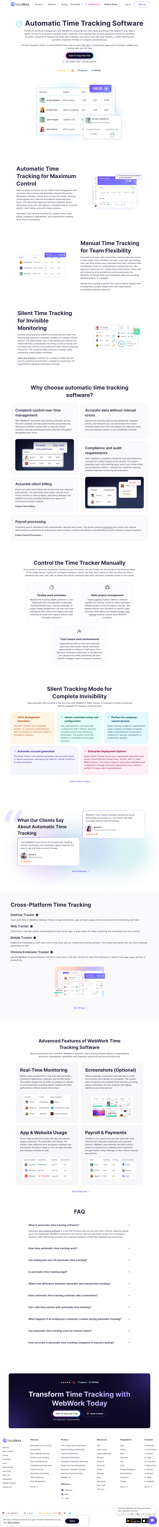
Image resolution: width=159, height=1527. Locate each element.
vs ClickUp (148, 1469)
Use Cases (6, 1471)
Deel (122, 1445)
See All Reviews (79, 871)
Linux (67, 1498)
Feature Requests (104, 1453)
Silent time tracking (27, 358)
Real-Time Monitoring (38, 1461)
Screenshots (35, 1449)
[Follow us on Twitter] (154, 1514)
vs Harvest (148, 1473)
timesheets (108, 527)
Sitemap (100, 1473)
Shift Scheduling (37, 1477)
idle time (86, 45)
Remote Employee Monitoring (73, 1449)
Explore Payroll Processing (28, 535)
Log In (128, 4)
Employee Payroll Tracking (71, 1473)
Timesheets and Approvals (41, 1465)
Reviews (100, 1457)
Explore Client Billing (25, 506)
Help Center (102, 1449)
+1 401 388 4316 (12, 1513)
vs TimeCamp (149, 1461)
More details (13, 1522)
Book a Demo (111, 4)
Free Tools (101, 1485)
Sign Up (142, 4)
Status (99, 1469)
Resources (101, 1481)
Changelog (6, 1479)
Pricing (64, 4)
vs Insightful (149, 1481)
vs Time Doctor (150, 1449)
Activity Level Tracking (39, 1457)
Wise (122, 1453)
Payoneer (124, 1457)
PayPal (123, 1449)
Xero (122, 1461)
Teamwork (124, 1477)
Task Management (37, 1481)
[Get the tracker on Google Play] (133, 1521)
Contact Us (7, 1487)
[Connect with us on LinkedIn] (131, 1514)
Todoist (123, 1481)
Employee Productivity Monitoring (74, 1461)
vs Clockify (148, 1453)
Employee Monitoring (69, 1453)
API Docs (100, 1489)
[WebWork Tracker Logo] (22, 4)
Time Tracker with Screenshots (73, 1445)
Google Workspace (127, 1469)
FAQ (98, 1445)
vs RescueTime (150, 1465)
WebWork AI (66, 1477)
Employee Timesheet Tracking (73, 1469)
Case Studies (7, 1467)
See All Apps (80, 1008)
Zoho (122, 1465)
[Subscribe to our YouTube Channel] (137, 1514)
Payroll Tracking (36, 1469)
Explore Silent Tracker (79, 781)
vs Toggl (147, 1457)
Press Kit (100, 1461)
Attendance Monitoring (39, 1473)
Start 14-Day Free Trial (79, 55)
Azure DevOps (126, 1473)
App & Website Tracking (40, 1453)
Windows (68, 1490)
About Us (6, 1475)
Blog (99, 1477)
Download (6, 1459)
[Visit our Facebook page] (142, 1514)
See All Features (79, 1191)
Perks (4, 1463)
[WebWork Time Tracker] (11, 1440)
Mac (66, 1494)
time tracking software (49, 1231)
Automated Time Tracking (40, 1445)
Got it (72, 1521)
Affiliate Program (9, 1483)
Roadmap (101, 1465)
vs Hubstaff (149, 1445)
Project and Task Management (73, 1465)
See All (33, 1487)
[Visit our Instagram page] (148, 1514)
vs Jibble (148, 1477)
